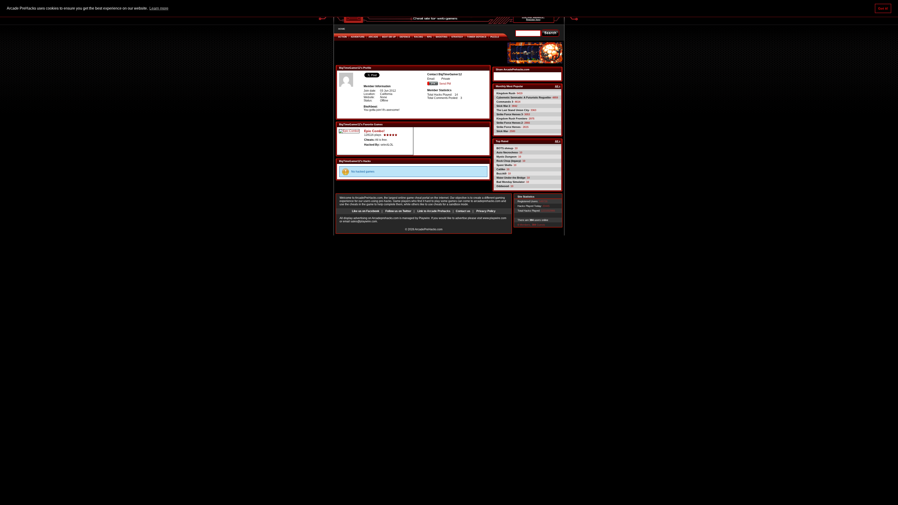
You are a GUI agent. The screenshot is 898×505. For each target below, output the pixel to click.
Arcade (373, 37)
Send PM (445, 83)
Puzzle (494, 37)
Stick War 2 (503, 106)
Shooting (441, 37)
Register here (533, 19)
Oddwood (502, 186)
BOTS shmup (504, 148)
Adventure (358, 37)
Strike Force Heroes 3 (509, 114)
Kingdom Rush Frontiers (511, 118)
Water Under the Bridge (510, 177)
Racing (418, 37)
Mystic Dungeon (506, 156)
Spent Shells (504, 165)
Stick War (502, 131)
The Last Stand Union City (512, 110)
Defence (405, 37)
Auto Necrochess (507, 152)
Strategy (457, 37)
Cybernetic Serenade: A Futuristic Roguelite (523, 97)
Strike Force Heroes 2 (509, 122)
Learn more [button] (158, 8)
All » (557, 86)
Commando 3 (504, 101)
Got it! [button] (883, 8)
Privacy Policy (486, 211)
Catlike (500, 169)
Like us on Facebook (365, 211)
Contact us (463, 211)
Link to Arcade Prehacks (433, 211)
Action (342, 37)
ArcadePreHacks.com (428, 229)
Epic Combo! (374, 131)
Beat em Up (389, 37)
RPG (429, 37)
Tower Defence (476, 37)
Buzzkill (501, 173)
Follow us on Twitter (398, 211)
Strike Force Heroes (508, 127)
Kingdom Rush (505, 93)
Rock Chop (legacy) (508, 160)
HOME (341, 29)
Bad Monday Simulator (510, 181)
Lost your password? (533, 17)
